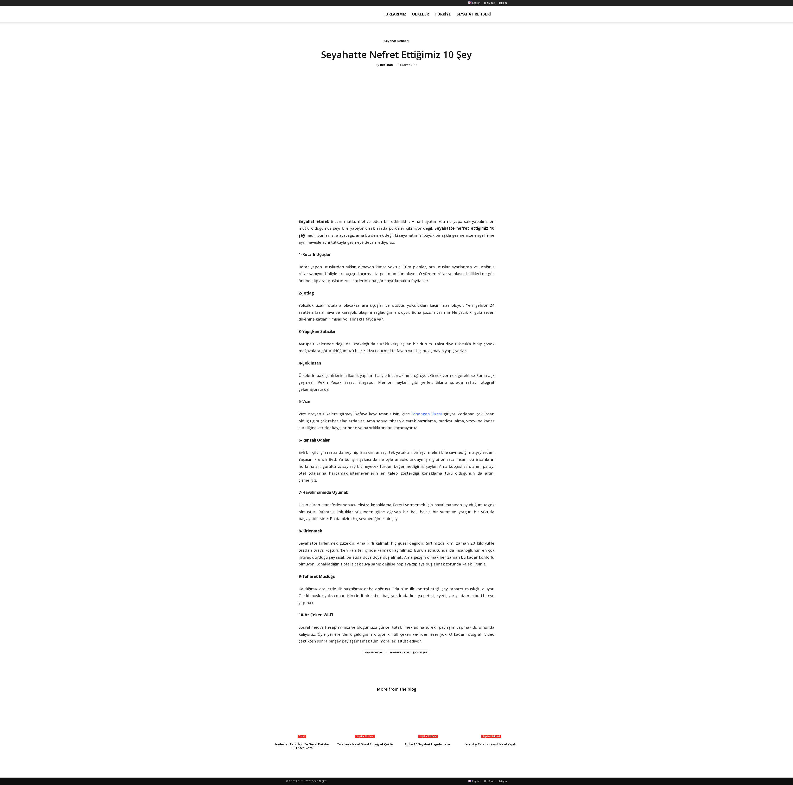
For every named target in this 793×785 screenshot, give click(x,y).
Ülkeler (420, 14)
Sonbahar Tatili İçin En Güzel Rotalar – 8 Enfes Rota (301, 746)
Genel (302, 736)
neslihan (386, 65)
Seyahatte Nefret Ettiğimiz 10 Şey (408, 652)
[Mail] (303, 3)
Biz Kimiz (489, 3)
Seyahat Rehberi (474, 14)
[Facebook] (289, 3)
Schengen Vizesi (427, 413)
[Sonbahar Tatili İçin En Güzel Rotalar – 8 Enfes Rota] (301, 718)
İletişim (503, 3)
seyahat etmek (373, 652)
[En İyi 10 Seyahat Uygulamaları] (428, 718)
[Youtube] (310, 3)
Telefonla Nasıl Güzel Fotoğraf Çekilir (365, 744)
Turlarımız (394, 14)
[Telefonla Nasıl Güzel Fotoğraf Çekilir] (365, 718)
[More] (410, 200)
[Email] (401, 200)
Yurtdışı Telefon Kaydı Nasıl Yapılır (491, 744)
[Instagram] (296, 3)
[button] (502, 14)
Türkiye (443, 14)
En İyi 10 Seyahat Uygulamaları (428, 744)
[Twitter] (391, 200)
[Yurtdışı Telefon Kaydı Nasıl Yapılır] (491, 718)
